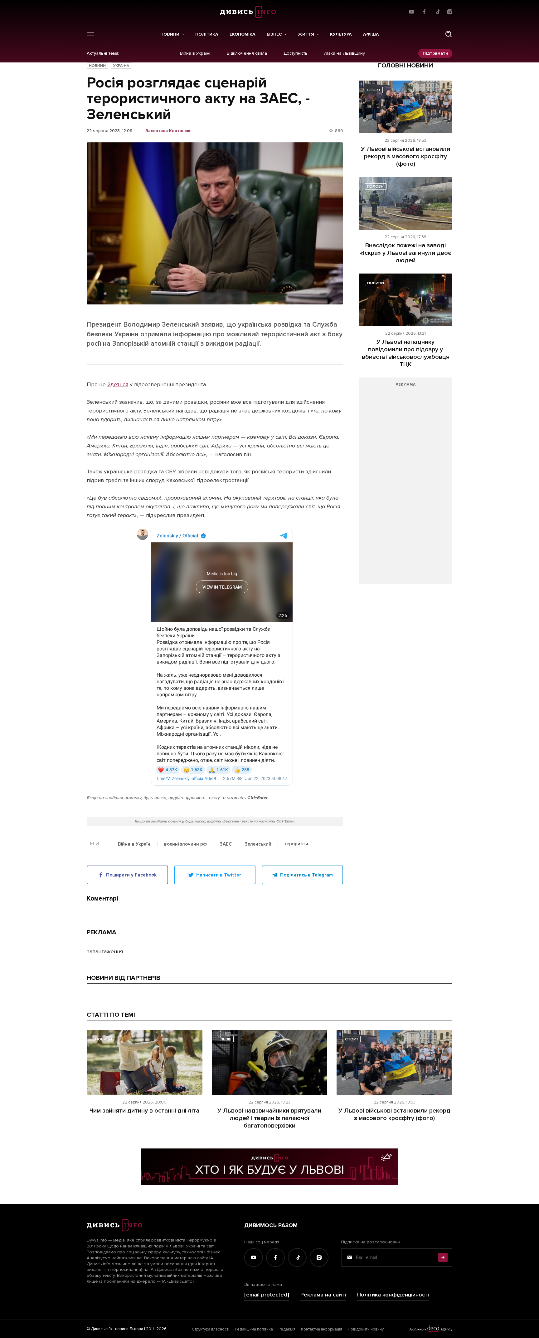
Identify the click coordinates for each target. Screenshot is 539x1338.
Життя (306, 34)
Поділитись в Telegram (306, 875)
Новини (169, 34)
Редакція (287, 1329)
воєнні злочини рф (185, 844)
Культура (341, 34)
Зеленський (258, 844)
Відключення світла (247, 53)
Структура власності (210, 1329)
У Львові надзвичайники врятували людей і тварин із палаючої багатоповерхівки (269, 1118)
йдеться (117, 384)
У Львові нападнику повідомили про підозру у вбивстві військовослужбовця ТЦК (405, 353)
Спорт (374, 90)
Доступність (296, 53)
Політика (206, 34)
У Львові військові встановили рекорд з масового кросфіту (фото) (405, 156)
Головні (376, 186)
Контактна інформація (321, 1329)
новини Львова (129, 1328)
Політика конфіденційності (393, 1294)
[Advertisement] (405, 483)
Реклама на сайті (323, 1294)
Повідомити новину (366, 1329)
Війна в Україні (195, 53)
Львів (225, 1039)
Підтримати (435, 53)
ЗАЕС (226, 844)
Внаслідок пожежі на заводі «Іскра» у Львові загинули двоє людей (405, 253)
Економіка (242, 34)
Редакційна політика (254, 1329)
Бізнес (274, 34)
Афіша (371, 34)
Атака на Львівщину (344, 53)
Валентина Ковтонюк (167, 131)
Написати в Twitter (218, 875)
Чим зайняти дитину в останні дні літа (144, 1110)
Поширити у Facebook (131, 875)
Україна (121, 65)
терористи (296, 844)
